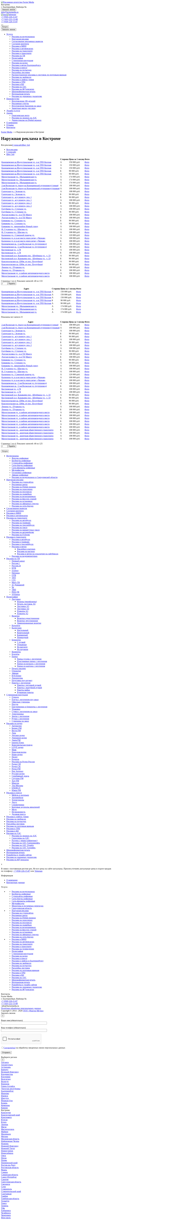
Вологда (4, 1081)
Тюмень (4, 1206)
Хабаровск (6, 1210)
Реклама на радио (20, 63)
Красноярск (6, 1117)
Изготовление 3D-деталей (23, 101)
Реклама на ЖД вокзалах (23, 89)
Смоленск (5, 1184)
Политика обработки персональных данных (21, 1008)
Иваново (5, 1093)
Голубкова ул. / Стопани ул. (13, 209)
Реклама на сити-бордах (22, 937)
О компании (12, 122)
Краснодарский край (10, 1115)
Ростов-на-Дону (8, 1165)
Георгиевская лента (20, 115)
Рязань (4, 1170)
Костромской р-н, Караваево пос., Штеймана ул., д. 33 (25, 255)
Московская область (10, 1139)
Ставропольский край (11, 1191)
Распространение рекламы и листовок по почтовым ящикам (39, 75)
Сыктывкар (6, 1194)
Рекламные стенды (20, 103)
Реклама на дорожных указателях (27, 96)
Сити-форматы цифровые (23, 901)
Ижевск (4, 1096)
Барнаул (4, 1069)
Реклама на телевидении (23, 949)
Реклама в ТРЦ (18, 82)
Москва (4, 1136)
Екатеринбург (7, 1091)
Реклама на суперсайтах (22, 913)
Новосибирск (7, 1153)
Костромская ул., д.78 (11, 250)
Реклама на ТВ (18, 56)
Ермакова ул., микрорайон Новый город (19, 226)
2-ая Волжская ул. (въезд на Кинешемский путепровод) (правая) (30, 188)
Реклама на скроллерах (22, 920)
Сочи (3, 1186)
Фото (86, 162)
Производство (12, 99)
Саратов (4, 1179)
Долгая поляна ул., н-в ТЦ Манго (16, 215)
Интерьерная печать (21, 94)
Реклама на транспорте (22, 51)
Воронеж (5, 1084)
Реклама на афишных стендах (25, 934)
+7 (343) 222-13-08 (9, 19)
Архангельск (7, 1065)
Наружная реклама (20, 39)
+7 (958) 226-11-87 (9, 17)
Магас (4, 1127)
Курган (4, 1120)
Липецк (4, 1124)
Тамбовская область (10, 1198)
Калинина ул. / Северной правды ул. (18, 235)
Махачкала (6, 1134)
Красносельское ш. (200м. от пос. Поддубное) (22, 261)
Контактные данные (15, 882)
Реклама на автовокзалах (23, 942)
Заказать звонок (8, 10)
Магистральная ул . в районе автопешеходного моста (25, 273)
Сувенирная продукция (22, 60)
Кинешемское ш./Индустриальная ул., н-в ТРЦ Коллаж (26, 162)
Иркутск (5, 1098)
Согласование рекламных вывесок (27, 41)
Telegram (38, 871)
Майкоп (4, 1132)
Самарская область (9, 1175)
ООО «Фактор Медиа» (33, 1011)
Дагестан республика (10, 1089)
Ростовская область (10, 1167)
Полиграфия (17, 58)
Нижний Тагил (8, 1148)
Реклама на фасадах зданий (24, 930)
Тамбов (4, 1196)
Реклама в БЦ (18, 84)
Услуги (5, 27)
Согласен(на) (10, 1048)
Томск (4, 1203)
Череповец (6, 1215)
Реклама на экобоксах (21, 77)
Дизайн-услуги (13, 111)
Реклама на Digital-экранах (24, 918)
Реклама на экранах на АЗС (24, 118)
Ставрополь (6, 1189)
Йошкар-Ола (7, 1100)
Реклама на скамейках (22, 925)
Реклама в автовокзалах (22, 48)
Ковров (4, 1108)
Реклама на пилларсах (22, 922)
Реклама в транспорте (21, 53)
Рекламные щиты (19, 915)
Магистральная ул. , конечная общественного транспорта (27, 430)
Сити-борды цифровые (22, 899)
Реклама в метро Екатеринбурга (26, 65)
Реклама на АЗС (19, 87)
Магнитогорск (7, 1129)
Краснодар (6, 1112)
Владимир (5, 1077)
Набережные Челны (10, 1141)
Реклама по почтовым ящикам (25, 970)
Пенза (4, 1158)
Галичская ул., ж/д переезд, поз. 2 (16, 203)
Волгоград (6, 1079)
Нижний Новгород (9, 1146)
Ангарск (5, 1062)
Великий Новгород (10, 1072)
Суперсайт (17, 145)
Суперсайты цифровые (22, 896)
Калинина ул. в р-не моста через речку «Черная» (23, 238)
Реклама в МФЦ (19, 46)
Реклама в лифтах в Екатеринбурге (27, 961)
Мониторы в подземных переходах (27, 906)
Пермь (4, 1160)
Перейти (11, 284)
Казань (4, 1103)
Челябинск (6, 1213)
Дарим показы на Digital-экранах (26, 120)
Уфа (3, 1208)
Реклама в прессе (19, 68)
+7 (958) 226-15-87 (9, 22)
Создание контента (20, 44)
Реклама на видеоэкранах (23, 36)
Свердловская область (22, 908)
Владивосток (7, 1074)
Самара (4, 1172)
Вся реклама (6, 145)
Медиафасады (18, 903)
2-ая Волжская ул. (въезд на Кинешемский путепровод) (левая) (29, 185)
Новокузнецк (7, 1151)
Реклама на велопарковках (24, 927)
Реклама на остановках (22, 932)
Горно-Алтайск (8, 1086)
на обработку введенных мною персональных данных (34, 1048)
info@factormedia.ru (9, 12)
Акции (9, 113)
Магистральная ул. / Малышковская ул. (19, 177)
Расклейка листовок (21, 72)
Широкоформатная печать (23, 91)
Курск (4, 1122)
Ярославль (6, 1218)
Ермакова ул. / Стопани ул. (13, 220)
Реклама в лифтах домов (23, 79)
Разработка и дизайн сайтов (24, 985)
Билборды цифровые (21, 894)
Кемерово (5, 1105)
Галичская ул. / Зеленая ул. (13, 191)
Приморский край (9, 1163)
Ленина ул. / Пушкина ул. (13, 267)
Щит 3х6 (26, 145)
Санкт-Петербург (9, 1177)
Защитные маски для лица (23, 108)
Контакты (10, 127)
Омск (3, 1155)
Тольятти (5, 1201)
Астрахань (6, 1067)
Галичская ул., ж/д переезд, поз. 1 (16, 197)
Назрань (4, 1143)
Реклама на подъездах (21, 70)
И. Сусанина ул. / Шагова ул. (14, 229)
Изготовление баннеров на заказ (26, 106)
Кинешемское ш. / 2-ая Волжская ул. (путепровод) (24, 244)
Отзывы (10, 125)
